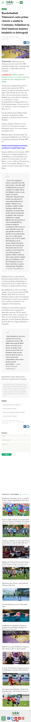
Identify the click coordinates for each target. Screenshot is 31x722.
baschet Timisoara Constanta (9, 408)
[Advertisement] (15, 475)
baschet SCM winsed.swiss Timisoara (11, 404)
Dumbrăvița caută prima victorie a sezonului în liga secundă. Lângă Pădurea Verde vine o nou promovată (15, 500)
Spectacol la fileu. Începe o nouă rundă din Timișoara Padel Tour (15, 584)
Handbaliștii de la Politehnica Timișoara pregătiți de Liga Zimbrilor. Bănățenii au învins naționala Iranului (14, 627)
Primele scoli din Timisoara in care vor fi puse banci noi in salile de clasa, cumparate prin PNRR (15, 78)
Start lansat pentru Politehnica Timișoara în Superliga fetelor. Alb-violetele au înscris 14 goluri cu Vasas (15, 691)
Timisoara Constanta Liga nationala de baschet (14, 412)
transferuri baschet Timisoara (10, 416)
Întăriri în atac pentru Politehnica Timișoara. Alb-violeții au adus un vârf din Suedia (15, 648)
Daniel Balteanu (14, 36)
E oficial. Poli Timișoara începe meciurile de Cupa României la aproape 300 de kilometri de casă (15, 670)
